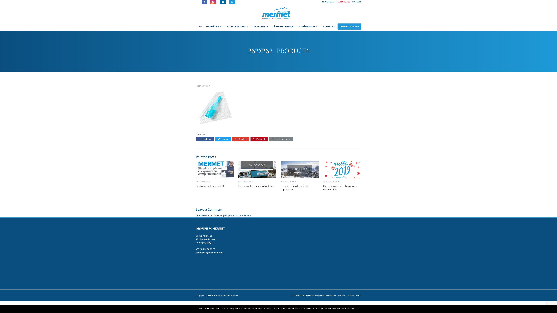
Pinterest (260, 139)
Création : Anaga (353, 295)
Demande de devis (349, 26)
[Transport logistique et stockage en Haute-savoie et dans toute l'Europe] (278, 13)
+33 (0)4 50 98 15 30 (205, 249)
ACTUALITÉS (344, 1)
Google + (242, 139)
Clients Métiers (236, 26)
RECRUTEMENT (329, 1)
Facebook (206, 139)
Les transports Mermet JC (210, 186)
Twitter (224, 139)
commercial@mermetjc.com (209, 252)
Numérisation (307, 26)
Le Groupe (259, 26)
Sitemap (341, 295)
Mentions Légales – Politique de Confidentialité (316, 295)
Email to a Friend (283, 139)
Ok (357, 308)
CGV (292, 295)
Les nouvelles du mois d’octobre (256, 186)
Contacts (329, 26)
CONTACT (356, 1)
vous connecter (215, 215)
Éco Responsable (283, 26)
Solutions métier (209, 26)
